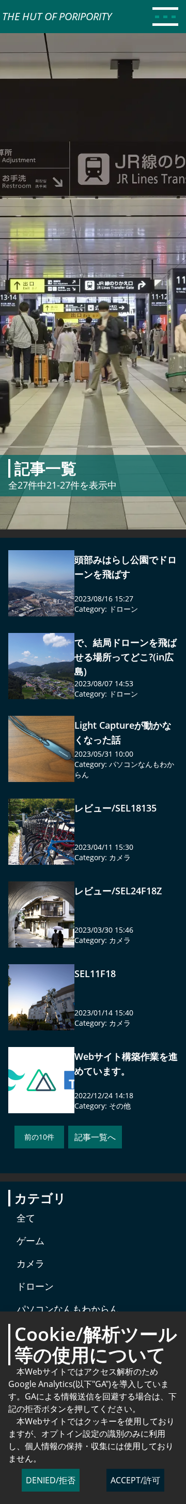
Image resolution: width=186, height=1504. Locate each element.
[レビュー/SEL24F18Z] (41, 914)
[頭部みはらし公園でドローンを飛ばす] (41, 583)
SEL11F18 (95, 973)
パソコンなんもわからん (68, 1309)
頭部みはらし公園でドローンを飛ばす (125, 566)
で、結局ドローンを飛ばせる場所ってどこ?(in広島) (125, 656)
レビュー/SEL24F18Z (118, 890)
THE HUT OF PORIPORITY (57, 16)
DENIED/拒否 (50, 1480)
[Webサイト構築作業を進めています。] (41, 1080)
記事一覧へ (95, 1137)
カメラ (120, 857)
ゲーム (30, 1240)
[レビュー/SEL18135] (41, 832)
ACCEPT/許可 (135, 1480)
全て (26, 1218)
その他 (120, 1106)
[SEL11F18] (41, 997)
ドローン (123, 609)
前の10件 (39, 1137)
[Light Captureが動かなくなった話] (41, 749)
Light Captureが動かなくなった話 (123, 732)
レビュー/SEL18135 (115, 808)
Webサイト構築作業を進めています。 (126, 1063)
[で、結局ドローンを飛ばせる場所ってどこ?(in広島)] (41, 666)
